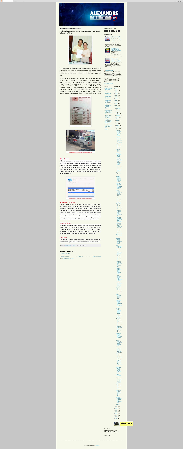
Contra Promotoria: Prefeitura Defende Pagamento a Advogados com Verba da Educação (116, 60)
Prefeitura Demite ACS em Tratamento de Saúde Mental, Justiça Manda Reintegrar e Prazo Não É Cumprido (116, 38)
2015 (116, 106)
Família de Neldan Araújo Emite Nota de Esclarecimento (119, 321)
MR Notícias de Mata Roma (108, 122)
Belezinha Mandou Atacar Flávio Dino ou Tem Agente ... (119, 241)
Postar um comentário (66, 253)
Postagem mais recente (64, 256)
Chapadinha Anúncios (107, 108)
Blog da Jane (107, 94)
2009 (116, 415)
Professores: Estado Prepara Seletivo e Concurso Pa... (118, 370)
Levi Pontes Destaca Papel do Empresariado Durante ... (119, 363)
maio (117, 122)
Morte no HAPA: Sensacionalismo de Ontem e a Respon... (118, 380)
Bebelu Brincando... (119, 173)
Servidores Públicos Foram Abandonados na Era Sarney (119, 290)
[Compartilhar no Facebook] (83, 245)
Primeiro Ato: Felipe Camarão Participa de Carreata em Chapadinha (116, 49)
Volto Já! (117, 404)
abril (117, 123)
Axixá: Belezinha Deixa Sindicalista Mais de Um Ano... (119, 356)
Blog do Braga (108, 96)
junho (117, 120)
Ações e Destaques (107, 92)
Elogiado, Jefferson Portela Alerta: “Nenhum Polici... (118, 271)
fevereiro (118, 127)
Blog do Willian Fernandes (108, 106)
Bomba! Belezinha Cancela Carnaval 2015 (118, 296)
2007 (116, 418)
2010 (116, 413)
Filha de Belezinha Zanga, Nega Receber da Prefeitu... (119, 278)
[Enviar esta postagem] (77, 245)
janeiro (117, 128)
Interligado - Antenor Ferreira (108, 120)
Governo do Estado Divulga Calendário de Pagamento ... (119, 303)
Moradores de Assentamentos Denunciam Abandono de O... (119, 168)
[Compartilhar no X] (82, 245)
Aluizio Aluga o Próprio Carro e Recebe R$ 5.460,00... (119, 225)
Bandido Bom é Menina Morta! (118, 316)
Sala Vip (106, 129)
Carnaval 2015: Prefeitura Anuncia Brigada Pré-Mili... (118, 311)
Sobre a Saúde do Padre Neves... (118, 155)
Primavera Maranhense (119, 235)
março (117, 125)
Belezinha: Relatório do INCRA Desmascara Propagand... (119, 140)
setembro (118, 115)
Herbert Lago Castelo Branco (108, 117)
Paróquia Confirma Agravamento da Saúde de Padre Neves (119, 161)
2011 (116, 411)
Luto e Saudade (118, 375)
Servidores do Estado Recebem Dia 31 (119, 146)
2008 (116, 416)
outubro (118, 113)
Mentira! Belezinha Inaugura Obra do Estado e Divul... (118, 257)
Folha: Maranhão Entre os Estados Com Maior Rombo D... (119, 350)
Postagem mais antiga (96, 256)
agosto (117, 117)
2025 (116, 90)
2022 (116, 95)
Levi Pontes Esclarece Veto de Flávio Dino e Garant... (119, 251)
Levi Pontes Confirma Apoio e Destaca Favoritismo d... (119, 213)
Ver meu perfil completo (108, 83)
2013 (116, 408)
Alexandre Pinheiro (109, 70)
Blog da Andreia (108, 93)
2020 (116, 98)
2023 (116, 93)
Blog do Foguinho (107, 98)
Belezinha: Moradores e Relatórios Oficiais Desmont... (118, 199)
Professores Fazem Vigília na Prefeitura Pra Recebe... (118, 393)
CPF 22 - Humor (108, 115)
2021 (116, 96)
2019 (116, 100)
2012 (116, 410)
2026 (116, 88)
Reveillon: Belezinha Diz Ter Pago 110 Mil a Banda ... (118, 133)
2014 (116, 406)
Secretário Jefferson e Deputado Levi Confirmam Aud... (119, 400)
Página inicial (80, 256)
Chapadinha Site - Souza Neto (108, 111)
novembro (118, 111)
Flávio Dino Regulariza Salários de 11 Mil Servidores (119, 219)
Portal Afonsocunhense (108, 125)
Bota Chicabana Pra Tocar (119, 246)
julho (117, 118)
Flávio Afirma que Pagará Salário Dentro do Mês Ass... (119, 284)
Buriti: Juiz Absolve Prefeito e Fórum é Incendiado (119, 231)
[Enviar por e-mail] (79, 245)
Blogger (97, 445)
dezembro (118, 108)
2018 (116, 101)
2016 (116, 105)
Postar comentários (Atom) (68, 258)
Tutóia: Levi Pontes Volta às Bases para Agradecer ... (119, 336)
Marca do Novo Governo (118, 150)
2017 (116, 103)
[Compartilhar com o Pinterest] (85, 245)
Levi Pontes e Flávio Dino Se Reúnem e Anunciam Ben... (119, 329)
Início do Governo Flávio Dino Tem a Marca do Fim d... (119, 343)
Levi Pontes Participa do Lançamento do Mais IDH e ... (119, 186)
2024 (116, 91)
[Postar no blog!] (81, 245)
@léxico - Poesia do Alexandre (108, 89)
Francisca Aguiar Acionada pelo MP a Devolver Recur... (118, 179)
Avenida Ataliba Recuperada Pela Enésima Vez (119, 193)
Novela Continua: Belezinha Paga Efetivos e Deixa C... (118, 386)
